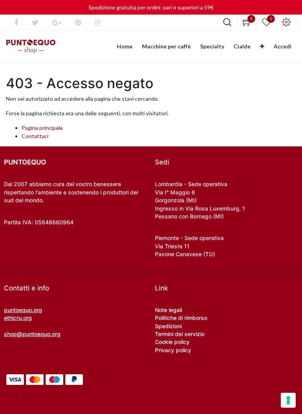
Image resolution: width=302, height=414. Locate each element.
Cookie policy (172, 341)
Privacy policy (173, 350)
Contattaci (35, 136)
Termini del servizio (179, 334)
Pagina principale (42, 127)
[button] (262, 46)
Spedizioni (168, 326)
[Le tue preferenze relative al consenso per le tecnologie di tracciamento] (288, 400)
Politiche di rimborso (181, 317)
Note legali (168, 310)
